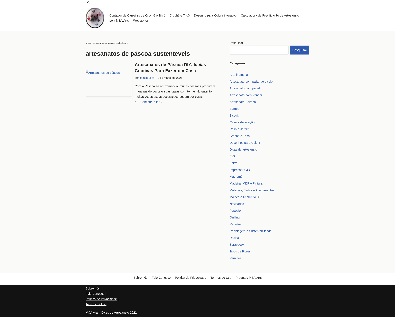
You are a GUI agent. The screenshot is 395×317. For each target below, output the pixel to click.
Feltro (233, 163)
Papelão (235, 210)
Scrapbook (237, 244)
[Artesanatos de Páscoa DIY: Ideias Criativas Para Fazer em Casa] (109, 83)
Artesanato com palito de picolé (251, 81)
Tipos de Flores (240, 251)
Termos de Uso (220, 277)
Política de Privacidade (190, 277)
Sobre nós (140, 277)
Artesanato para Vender (246, 95)
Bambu (234, 108)
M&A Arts (92, 312)
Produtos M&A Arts (249, 277)
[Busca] (88, 2)
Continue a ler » (151, 102)
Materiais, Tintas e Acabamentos (252, 190)
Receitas (235, 224)
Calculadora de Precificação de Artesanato (270, 15)
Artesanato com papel (245, 88)
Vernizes (235, 258)
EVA (232, 156)
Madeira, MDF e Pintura (246, 183)
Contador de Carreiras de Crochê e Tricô (137, 15)
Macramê (236, 176)
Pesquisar (236, 43)
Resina (234, 237)
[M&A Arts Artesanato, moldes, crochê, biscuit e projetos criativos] (95, 18)
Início (88, 43)
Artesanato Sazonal (243, 102)
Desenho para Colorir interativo (215, 15)
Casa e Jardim (239, 129)
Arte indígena (239, 74)
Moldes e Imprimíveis (244, 197)
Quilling (235, 217)
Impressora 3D (240, 170)
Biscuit (234, 115)
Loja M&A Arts (119, 20)
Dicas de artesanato (243, 149)
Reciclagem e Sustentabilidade (251, 231)
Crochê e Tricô (180, 15)
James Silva (146, 77)
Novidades (237, 204)
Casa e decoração (242, 122)
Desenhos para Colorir (245, 142)
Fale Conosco (161, 277)
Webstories (141, 20)
